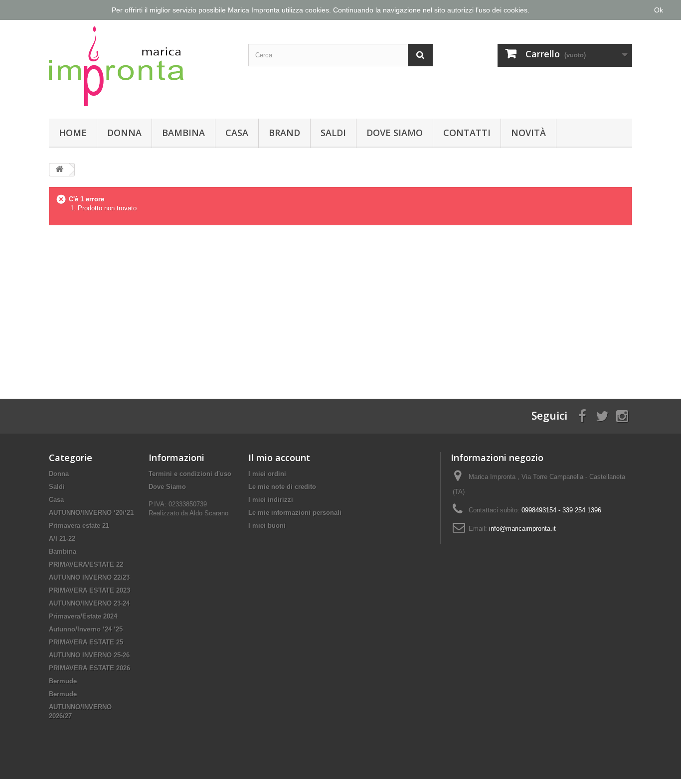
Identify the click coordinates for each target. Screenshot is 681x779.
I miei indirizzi (270, 499)
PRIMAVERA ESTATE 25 (86, 642)
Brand (284, 133)
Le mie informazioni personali (294, 512)
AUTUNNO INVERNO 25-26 (89, 655)
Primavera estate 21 (79, 525)
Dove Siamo (394, 133)
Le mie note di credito (282, 486)
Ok (658, 10)
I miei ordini (267, 473)
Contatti (467, 133)
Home (73, 133)
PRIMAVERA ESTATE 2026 (89, 668)
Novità (528, 133)
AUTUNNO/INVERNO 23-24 (89, 603)
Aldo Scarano (208, 513)
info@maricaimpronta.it (522, 528)
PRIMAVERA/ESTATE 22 (86, 564)
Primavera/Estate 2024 (83, 616)
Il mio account (279, 458)
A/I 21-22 (62, 538)
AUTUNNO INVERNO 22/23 (89, 577)
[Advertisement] (340, 304)
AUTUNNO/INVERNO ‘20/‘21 (91, 512)
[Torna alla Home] (59, 169)
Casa (236, 133)
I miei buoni (267, 525)
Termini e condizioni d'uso (190, 473)
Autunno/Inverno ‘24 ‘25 (86, 629)
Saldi (333, 133)
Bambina (183, 133)
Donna (124, 133)
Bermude (63, 681)
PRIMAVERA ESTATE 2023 (89, 590)
